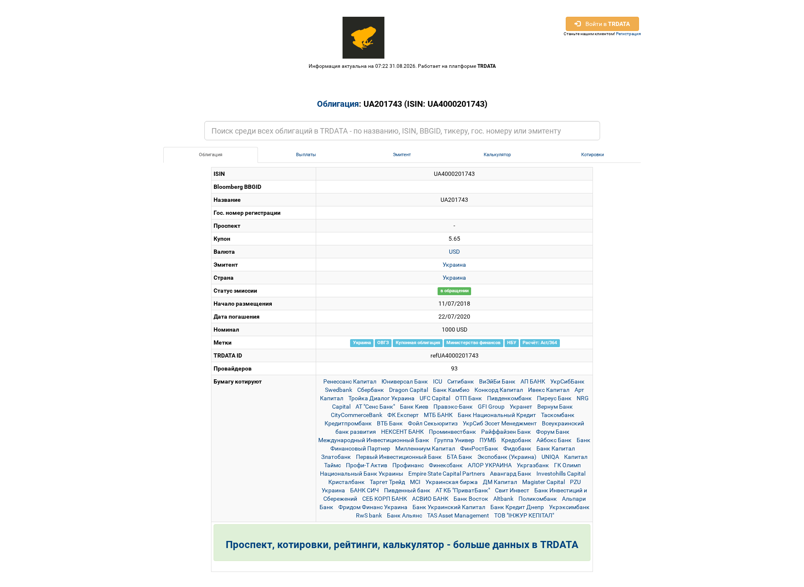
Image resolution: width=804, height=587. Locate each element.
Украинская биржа (451, 482)
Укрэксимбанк (569, 507)
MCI (415, 482)
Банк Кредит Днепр (517, 507)
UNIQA (550, 456)
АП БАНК (533, 381)
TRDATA (486, 66)
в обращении (455, 291)
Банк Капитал (555, 448)
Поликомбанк (537, 498)
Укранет (521, 406)
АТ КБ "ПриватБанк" (463, 490)
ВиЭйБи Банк (497, 381)
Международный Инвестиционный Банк (373, 440)
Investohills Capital (560, 473)
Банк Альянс (404, 515)
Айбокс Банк (554, 440)
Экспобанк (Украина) (506, 456)
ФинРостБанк (479, 448)
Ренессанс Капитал (349, 381)
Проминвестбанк (452, 431)
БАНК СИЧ (364, 490)
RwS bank (369, 515)
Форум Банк (553, 431)
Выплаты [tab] (306, 154)
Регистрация (628, 33)
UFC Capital (435, 398)
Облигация (338, 104)
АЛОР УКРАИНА (490, 465)
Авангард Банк (510, 473)
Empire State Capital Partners (446, 473)
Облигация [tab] (210, 154)
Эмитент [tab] (402, 154)
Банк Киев (414, 406)
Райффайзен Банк (506, 431)
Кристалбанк (346, 482)
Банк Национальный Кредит (497, 415)
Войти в (605, 24)
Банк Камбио (451, 389)
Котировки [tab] (592, 154)
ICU (437, 381)
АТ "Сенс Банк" (375, 406)
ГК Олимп (567, 465)
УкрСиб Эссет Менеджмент (500, 423)
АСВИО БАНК (430, 498)
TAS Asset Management (458, 515)
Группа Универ (454, 440)
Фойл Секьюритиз (433, 423)
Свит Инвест (512, 490)
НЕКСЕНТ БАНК (402, 431)
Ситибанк (460, 381)
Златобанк (336, 456)
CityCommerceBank (356, 415)
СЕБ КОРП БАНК (384, 498)
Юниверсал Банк (404, 381)
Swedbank (338, 389)
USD (454, 251)
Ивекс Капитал (549, 389)
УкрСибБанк (567, 381)
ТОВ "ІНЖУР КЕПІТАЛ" (524, 515)
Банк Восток (471, 498)
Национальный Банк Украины (361, 473)
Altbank (503, 498)
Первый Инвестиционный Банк (399, 456)
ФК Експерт (403, 415)
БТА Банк (459, 456)
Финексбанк (446, 465)
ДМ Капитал (500, 482)
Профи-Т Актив (366, 465)
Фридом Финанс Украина (372, 507)
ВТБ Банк (390, 423)
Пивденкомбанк (509, 398)
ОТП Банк (468, 398)
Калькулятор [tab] (497, 154)
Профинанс (408, 465)
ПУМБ (487, 440)
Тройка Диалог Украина (381, 398)
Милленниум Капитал (425, 448)
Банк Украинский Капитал (448, 507)
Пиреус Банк (554, 398)
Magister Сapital (543, 482)
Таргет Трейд (387, 482)
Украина (454, 264)
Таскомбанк (558, 415)
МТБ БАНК (438, 415)
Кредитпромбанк (348, 423)
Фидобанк (517, 448)
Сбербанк (370, 389)
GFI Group (491, 406)
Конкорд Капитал (498, 389)
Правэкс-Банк (453, 406)
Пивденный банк (407, 490)
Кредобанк (516, 440)
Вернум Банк (555, 406)
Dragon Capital (408, 389)
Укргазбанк (533, 465)
